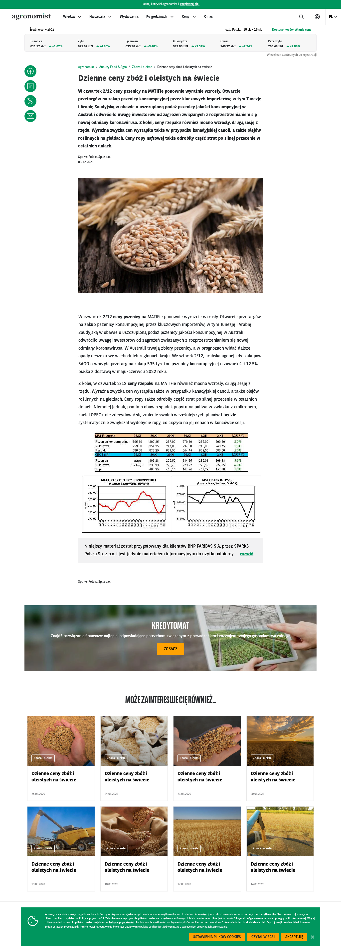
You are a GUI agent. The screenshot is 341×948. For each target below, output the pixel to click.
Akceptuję (294, 937)
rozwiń (247, 554)
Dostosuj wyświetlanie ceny (292, 29)
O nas (208, 16)
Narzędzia (97, 16)
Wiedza (69, 16)
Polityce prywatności (121, 922)
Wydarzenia (129, 16)
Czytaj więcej (263, 937)
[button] (30, 71)
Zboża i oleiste (142, 67)
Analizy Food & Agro (113, 67)
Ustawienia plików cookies (217, 937)
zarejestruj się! (189, 4)
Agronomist (86, 67)
